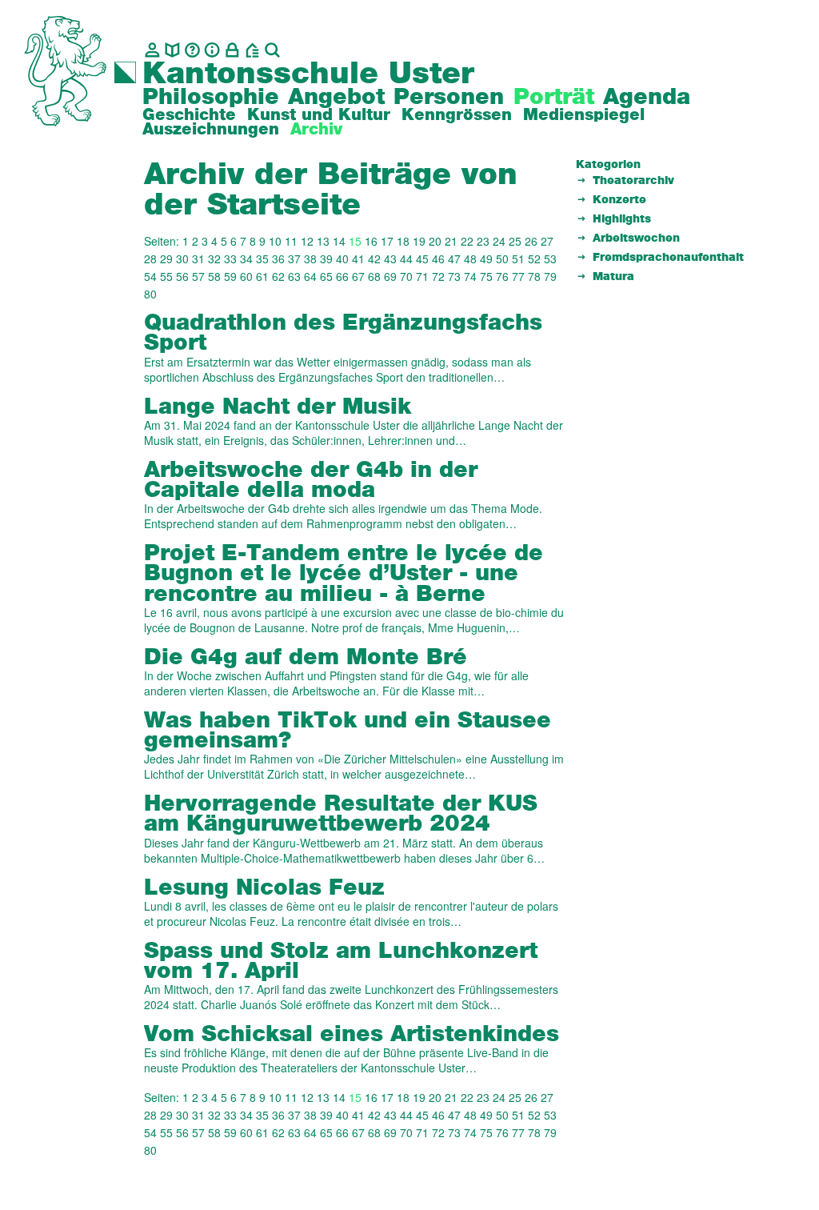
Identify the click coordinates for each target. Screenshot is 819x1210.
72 (438, 276)
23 (483, 241)
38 (310, 258)
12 (307, 241)
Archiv (316, 130)
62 (278, 276)
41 (358, 258)
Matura (613, 276)
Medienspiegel (584, 115)
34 (246, 258)
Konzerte (619, 200)
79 (550, 276)
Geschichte (189, 115)
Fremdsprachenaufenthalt (668, 257)
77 (518, 276)
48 (470, 258)
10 (275, 241)
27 (547, 241)
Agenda (646, 97)
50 (502, 258)
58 (214, 276)
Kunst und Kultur (318, 115)
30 (182, 258)
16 (371, 241)
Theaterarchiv (633, 180)
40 (342, 258)
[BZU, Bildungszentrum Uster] (252, 50)
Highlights (622, 219)
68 (374, 276)
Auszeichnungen (210, 130)
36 (278, 258)
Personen (449, 97)
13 (323, 241)
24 (499, 241)
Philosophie (210, 97)
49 (486, 258)
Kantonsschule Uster (308, 74)
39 (326, 258)
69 (390, 276)
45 (422, 258)
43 (390, 258)
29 (166, 258)
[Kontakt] (152, 50)
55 (166, 276)
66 (342, 276)
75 (486, 276)
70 (406, 276)
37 (294, 258)
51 (518, 258)
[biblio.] (172, 50)
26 (531, 241)
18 (403, 241)
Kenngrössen (457, 115)
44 (406, 258)
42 (374, 258)
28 (150, 258)
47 (454, 258)
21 (451, 241)
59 (230, 276)
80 (150, 294)
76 (502, 276)
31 (198, 258)
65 (326, 276)
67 (358, 276)
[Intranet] (232, 50)
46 (438, 258)
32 (214, 258)
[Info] (212, 50)
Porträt (553, 97)
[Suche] (272, 50)
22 (467, 241)
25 (515, 241)
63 (294, 276)
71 (422, 276)
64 (310, 276)
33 (230, 258)
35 (262, 258)
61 (262, 276)
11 (291, 241)
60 (246, 276)
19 (419, 241)
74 (470, 276)
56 (182, 276)
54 (150, 276)
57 (198, 276)
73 (454, 276)
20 (435, 241)
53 (550, 258)
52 (534, 258)
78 (534, 276)
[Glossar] (192, 50)
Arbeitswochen (636, 238)
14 (339, 241)
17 (387, 241)
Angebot (336, 97)
